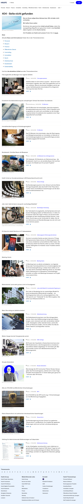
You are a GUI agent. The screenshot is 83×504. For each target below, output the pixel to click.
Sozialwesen (8, 64)
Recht (6, 58)
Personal (7, 41)
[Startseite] (4, 2)
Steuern (7, 44)
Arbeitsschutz (9, 61)
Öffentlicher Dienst (10, 49)
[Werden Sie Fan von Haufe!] (43, 479)
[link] (3, 7)
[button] (79, 2)
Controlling (8, 52)
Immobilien (8, 55)
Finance (7, 47)
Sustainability (9, 66)
